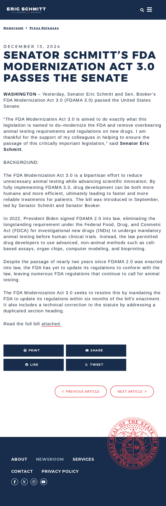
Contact (22, 471)
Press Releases (44, 28)
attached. (51, 323)
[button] (33, 351)
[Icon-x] (24, 481)
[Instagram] (33, 481)
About (19, 459)
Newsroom (13, 28)
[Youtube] (43, 481)
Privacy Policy (60, 471)
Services (83, 459)
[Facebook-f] (14, 481)
